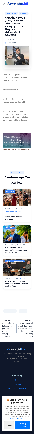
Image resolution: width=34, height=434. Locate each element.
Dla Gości (17, 384)
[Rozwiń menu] (30, 3)
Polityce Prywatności (16, 418)
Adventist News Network (15, 261)
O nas (17, 380)
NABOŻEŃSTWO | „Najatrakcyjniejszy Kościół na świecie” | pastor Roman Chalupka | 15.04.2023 (25, 328)
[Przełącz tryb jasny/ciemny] (4, 4)
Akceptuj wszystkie (22, 425)
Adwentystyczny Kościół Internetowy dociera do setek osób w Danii (17, 283)
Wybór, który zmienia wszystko (13, 218)
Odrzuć (9, 425)
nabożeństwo (10, 311)
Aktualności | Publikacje (17, 388)
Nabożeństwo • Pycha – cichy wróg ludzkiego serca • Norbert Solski (16, 250)
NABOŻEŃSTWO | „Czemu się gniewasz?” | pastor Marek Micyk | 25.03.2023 (8, 328)
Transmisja (11, 13)
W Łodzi (23, 13)
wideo (23, 311)
